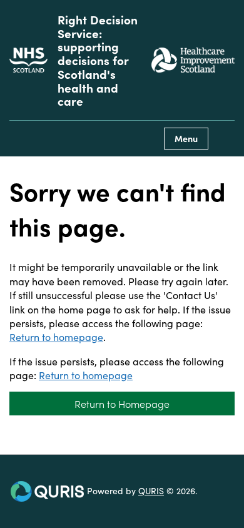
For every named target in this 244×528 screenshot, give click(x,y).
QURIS (151, 490)
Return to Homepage (122, 403)
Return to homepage (56, 336)
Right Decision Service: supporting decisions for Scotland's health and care (98, 60)
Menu (186, 138)
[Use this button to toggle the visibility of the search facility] (225, 138)
